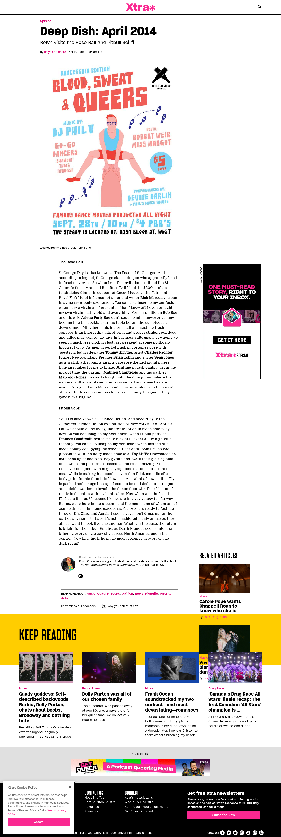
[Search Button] (259, 6)
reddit (255, 832)
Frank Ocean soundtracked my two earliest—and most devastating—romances (171, 702)
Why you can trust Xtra (123, 606)
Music (203, 596)
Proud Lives (91, 688)
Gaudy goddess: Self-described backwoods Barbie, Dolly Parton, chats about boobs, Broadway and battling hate (44, 707)
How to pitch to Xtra (100, 802)
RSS (261, 832)
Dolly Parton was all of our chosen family (106, 696)
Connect (132, 793)
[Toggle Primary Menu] (21, 8)
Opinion (45, 21)
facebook (222, 832)
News (139, 593)
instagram (242, 832)
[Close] (70, 787)
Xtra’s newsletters (139, 797)
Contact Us (94, 793)
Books (115, 593)
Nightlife (151, 593)
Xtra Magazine (140, 7)
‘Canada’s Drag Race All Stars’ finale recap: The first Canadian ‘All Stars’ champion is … (235, 702)
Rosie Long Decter (215, 617)
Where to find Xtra (139, 802)
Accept (39, 822)
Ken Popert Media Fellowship (146, 806)
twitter (229, 832)
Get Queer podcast (139, 811)
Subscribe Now (223, 815)
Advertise (92, 806)
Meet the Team (96, 797)
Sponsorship (94, 811)
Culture (103, 593)
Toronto (165, 593)
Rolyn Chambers (55, 52)
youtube (235, 832)
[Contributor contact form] (81, 576)
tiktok (248, 832)
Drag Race (216, 688)
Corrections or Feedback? (78, 606)
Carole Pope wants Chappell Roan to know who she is (220, 606)
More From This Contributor (95, 557)
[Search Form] (259, 7)
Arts (64, 598)
